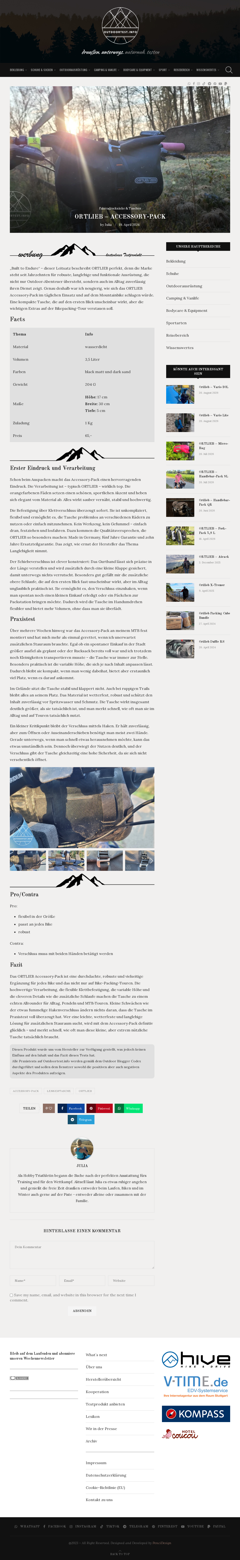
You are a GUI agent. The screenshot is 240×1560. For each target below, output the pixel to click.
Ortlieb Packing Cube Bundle (214, 616)
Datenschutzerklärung (106, 1475)
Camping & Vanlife (105, 70)
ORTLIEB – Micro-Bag (213, 446)
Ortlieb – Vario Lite (214, 415)
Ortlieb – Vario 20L (213, 387)
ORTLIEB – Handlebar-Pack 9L (213, 474)
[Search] (227, 70)
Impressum (96, 1462)
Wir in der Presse (101, 1428)
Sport (163, 70)
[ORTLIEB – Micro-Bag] (180, 451)
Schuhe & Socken (42, 70)
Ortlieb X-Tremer (212, 585)
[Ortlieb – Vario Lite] (180, 422)
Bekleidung (17, 70)
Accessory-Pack (26, 1091)
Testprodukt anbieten (105, 1404)
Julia (108, 225)
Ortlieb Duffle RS (212, 641)
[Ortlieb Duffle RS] (180, 649)
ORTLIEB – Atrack (214, 556)
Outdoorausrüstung (73, 70)
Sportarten (176, 323)
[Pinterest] (215, 83)
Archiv (91, 1441)
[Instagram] (198, 83)
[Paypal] (225, 83)
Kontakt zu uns (99, 1499)
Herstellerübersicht (103, 1379)
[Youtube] (220, 83)
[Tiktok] (204, 83)
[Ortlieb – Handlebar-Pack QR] (180, 507)
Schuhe (172, 273)
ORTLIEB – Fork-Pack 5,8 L (212, 531)
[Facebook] (194, 83)
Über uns (94, 1367)
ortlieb (85, 1091)
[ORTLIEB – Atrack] (180, 564)
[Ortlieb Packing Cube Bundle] (180, 620)
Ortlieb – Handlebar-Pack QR (214, 503)
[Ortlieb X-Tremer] (180, 592)
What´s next (96, 1354)
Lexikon (93, 1416)
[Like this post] (50, 1108)
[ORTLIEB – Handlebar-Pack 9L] (180, 479)
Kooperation (97, 1391)
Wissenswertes (206, 70)
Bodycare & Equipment (137, 70)
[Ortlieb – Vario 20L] (180, 394)
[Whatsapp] (189, 83)
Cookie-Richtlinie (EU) (105, 1487)
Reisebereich (182, 70)
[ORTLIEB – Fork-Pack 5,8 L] (180, 535)
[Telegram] (209, 83)
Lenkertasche (59, 1091)
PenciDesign (162, 1543)
